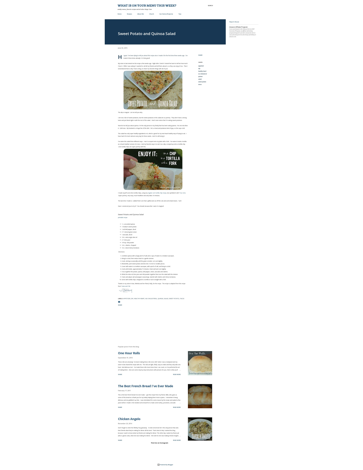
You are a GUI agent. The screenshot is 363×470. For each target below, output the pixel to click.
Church (151, 14)
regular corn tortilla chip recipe (157, 193)
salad (200, 79)
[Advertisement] (150, 322)
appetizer (201, 66)
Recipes (129, 14)
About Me (140, 14)
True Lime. (182, 193)
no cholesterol (202, 74)
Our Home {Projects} (166, 14)
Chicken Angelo (129, 419)
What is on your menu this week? (147, 5)
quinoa (200, 76)
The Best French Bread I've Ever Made (145, 386)
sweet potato (202, 82)
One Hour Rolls (129, 353)
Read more (177, 374)
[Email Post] (119, 302)
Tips (179, 14)
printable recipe (122, 217)
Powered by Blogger (166, 465)
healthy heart (202, 71)
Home (119, 14)
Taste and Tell (125, 286)
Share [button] (200, 55)
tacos (200, 84)
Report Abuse (234, 22)
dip (199, 68)
